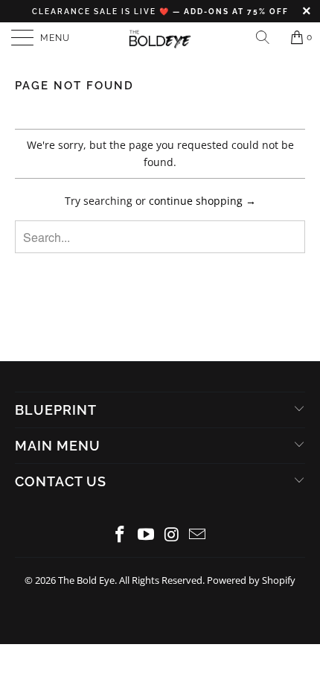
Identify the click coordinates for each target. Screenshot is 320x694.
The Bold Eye (86, 580)
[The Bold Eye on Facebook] (120, 535)
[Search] (268, 37)
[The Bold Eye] (160, 37)
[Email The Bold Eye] (198, 535)
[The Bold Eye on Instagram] (172, 535)
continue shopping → (202, 201)
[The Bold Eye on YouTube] (146, 535)
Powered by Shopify (251, 580)
